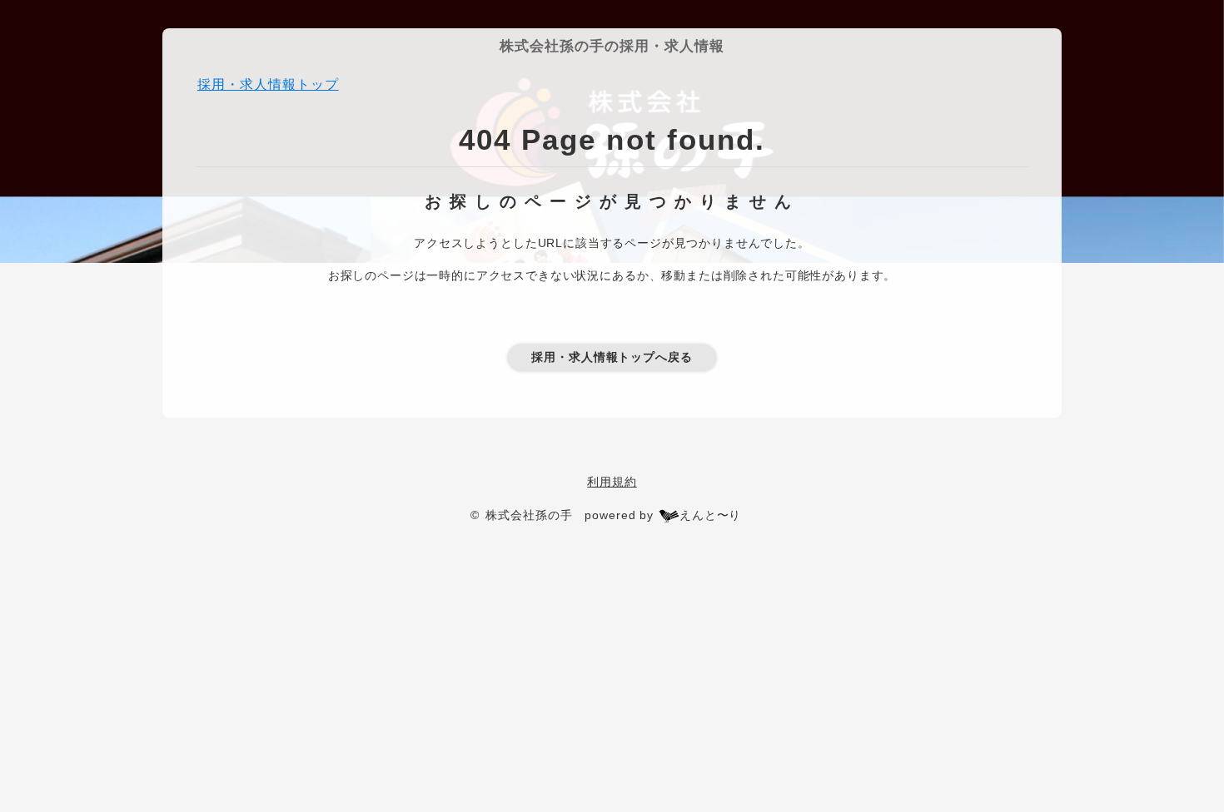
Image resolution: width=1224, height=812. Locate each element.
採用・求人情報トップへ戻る (612, 357)
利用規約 (611, 481)
